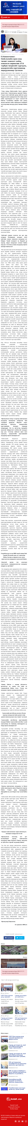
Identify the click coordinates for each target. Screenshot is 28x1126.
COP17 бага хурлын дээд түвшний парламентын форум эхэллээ (14, 963)
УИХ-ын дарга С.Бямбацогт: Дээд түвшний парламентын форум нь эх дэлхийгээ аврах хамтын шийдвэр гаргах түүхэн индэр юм (17, 1072)
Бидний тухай (14, 1105)
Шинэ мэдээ (4, 1033)
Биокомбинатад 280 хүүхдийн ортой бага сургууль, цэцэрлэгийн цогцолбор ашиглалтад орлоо (16, 1081)
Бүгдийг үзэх (24, 1033)
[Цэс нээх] (25, 17)
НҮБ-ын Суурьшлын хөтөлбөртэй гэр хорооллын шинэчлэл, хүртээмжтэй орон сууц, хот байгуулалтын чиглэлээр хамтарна (21, 1018)
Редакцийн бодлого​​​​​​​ (14, 1107)
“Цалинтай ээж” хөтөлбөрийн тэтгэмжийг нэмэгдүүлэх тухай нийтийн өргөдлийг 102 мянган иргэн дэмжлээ (14, 950)
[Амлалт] (14, 1099)
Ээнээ (3, 993)
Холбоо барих (14, 1109)
